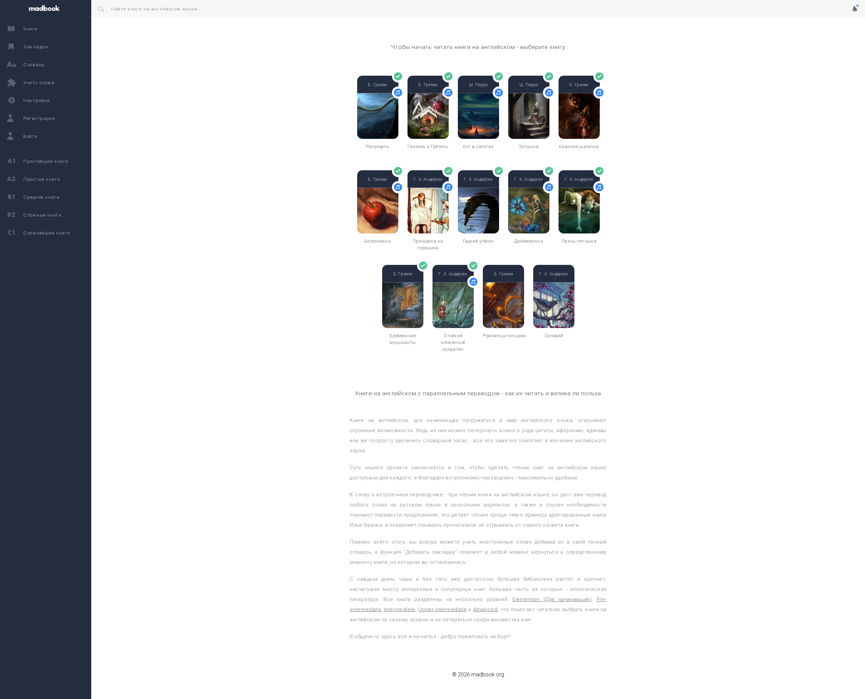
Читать (377, 128)
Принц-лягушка (579, 241)
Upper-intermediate (442, 609)
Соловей (554, 335)
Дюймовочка (528, 241)
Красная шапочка (579, 146)
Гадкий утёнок (478, 241)
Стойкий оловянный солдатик (453, 342)
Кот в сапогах (478, 146)
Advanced (485, 609)
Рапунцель (378, 146)
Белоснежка (377, 241)
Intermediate (400, 609)
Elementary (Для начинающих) (552, 599)
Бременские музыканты (403, 339)
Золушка (529, 146)
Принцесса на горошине (428, 244)
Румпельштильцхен (503, 335)
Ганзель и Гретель (427, 146)
